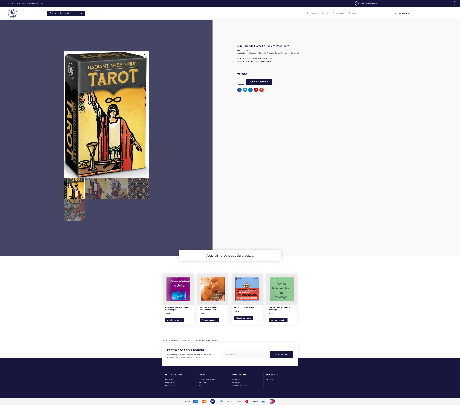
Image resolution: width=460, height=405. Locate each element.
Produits (270, 53)
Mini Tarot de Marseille (256, 53)
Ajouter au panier (259, 81)
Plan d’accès (338, 13)
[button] (145, 55)
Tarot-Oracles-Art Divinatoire (288, 53)
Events (325, 13)
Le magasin (312, 13)
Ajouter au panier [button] (174, 320)
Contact (352, 13)
